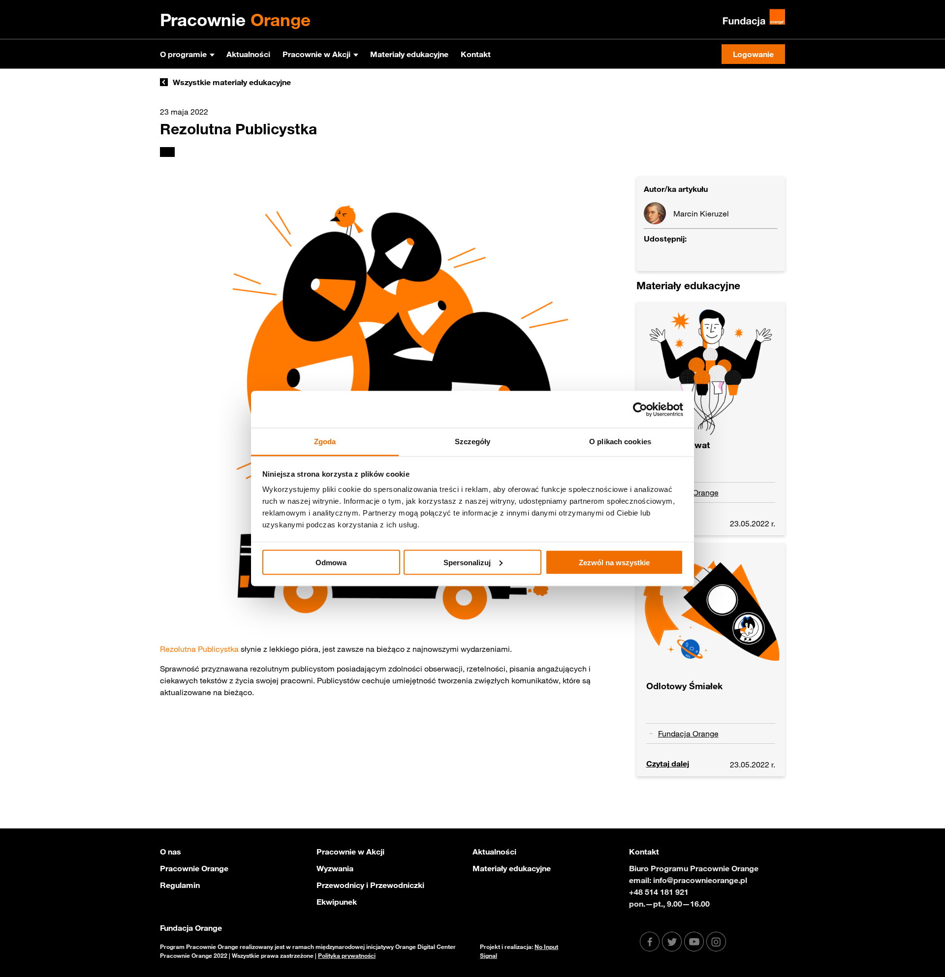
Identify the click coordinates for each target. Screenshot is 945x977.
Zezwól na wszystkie (614, 562)
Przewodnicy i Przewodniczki (370, 885)
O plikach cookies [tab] (620, 441)
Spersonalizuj (467, 562)
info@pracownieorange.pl (700, 880)
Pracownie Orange (194, 868)
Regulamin (180, 885)
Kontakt (476, 54)
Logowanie (753, 54)
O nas (170, 851)
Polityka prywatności (347, 955)
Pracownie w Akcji (316, 54)
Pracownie (235, 20)
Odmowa (330, 562)
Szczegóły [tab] (473, 441)
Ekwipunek (336, 902)
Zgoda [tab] (325, 441)
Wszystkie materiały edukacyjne (232, 82)
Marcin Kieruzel (701, 213)
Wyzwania (334, 868)
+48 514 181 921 (659, 892)
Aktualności (248, 54)
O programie (183, 54)
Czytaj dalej (667, 763)
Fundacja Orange (688, 733)
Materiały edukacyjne (409, 54)
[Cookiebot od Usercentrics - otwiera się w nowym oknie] (640, 409)
